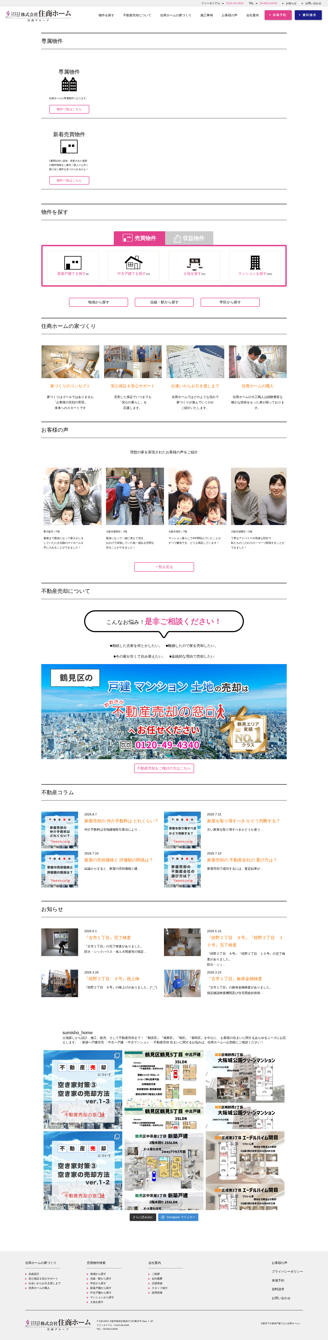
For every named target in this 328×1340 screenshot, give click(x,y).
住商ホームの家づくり (175, 15)
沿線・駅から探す (164, 302)
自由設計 (34, 1273)
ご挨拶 (156, 1273)
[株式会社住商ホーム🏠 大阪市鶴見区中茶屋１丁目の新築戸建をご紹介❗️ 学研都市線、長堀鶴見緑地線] (164, 1170)
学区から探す (230, 302)
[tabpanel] (72, 509)
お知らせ (291, 3)
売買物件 (145, 238)
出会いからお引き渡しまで (45, 1283)
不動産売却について (137, 15)
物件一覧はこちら (69, 109)
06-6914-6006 (110, 1329)
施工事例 (206, 15)
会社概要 (157, 1278)
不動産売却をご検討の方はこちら (164, 768)
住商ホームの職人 (39, 1288)
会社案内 (252, 15)
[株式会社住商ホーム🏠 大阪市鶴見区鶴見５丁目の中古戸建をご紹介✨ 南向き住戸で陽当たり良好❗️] (164, 1089)
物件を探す (106, 15)
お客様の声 (229, 15)
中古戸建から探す (101, 1292)
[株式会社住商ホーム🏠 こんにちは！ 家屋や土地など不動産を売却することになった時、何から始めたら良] (83, 1089)
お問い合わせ (313, 3)
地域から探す (98, 302)
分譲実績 (157, 1283)
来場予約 (278, 1280)
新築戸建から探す (101, 1288)
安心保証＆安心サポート (43, 1278)
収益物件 (193, 238)
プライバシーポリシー (287, 1271)
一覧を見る (164, 567)
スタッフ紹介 (160, 1288)
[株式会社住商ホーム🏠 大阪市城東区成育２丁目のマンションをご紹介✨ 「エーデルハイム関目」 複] (245, 1170)
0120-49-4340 (121, 1325)
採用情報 (157, 1292)
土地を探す (97, 1302)
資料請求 (278, 1289)
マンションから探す (102, 1297)
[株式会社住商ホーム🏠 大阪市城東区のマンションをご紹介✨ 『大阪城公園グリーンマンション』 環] (245, 1089)
